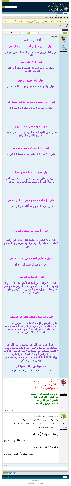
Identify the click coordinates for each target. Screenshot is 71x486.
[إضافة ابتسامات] (4, 465)
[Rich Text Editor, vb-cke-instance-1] (35, 469)
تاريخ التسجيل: (64, 47)
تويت (63, 51)
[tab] (65, 30)
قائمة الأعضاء (60, 15)
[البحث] (3, 7)
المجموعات (60, 13)
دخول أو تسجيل (6, 0)
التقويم (57, 15)
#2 (4, 379)
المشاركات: (65, 49)
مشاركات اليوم (66, 15)
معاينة (10, 473)
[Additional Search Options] (5, 7)
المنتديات (66, 13)
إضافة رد (5, 473)
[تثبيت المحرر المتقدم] (7, 465)
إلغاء (14, 473)
